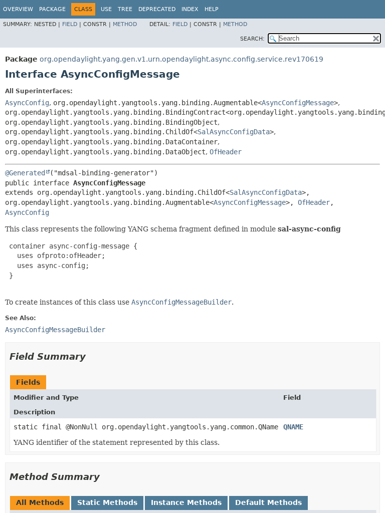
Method (125, 24)
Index (190, 9)
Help (212, 9)
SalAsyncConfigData (234, 132)
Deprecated (156, 9)
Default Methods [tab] (268, 502)
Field (69, 24)
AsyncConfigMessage (298, 103)
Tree (125, 9)
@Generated (25, 173)
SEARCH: (252, 39)
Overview (18, 9)
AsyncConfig (27, 103)
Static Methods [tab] (107, 502)
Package (52, 9)
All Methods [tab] (40, 502)
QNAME (293, 427)
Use (106, 9)
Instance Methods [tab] (186, 502)
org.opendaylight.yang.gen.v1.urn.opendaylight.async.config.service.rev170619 (181, 59)
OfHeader (226, 152)
